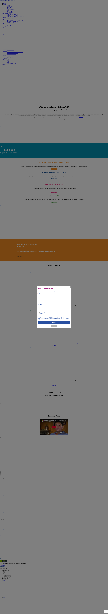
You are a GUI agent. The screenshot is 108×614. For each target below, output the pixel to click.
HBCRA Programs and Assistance (47, 313)
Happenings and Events (45, 312)
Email (39, 293)
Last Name (40, 304)
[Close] (70, 287)
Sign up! (54, 322)
